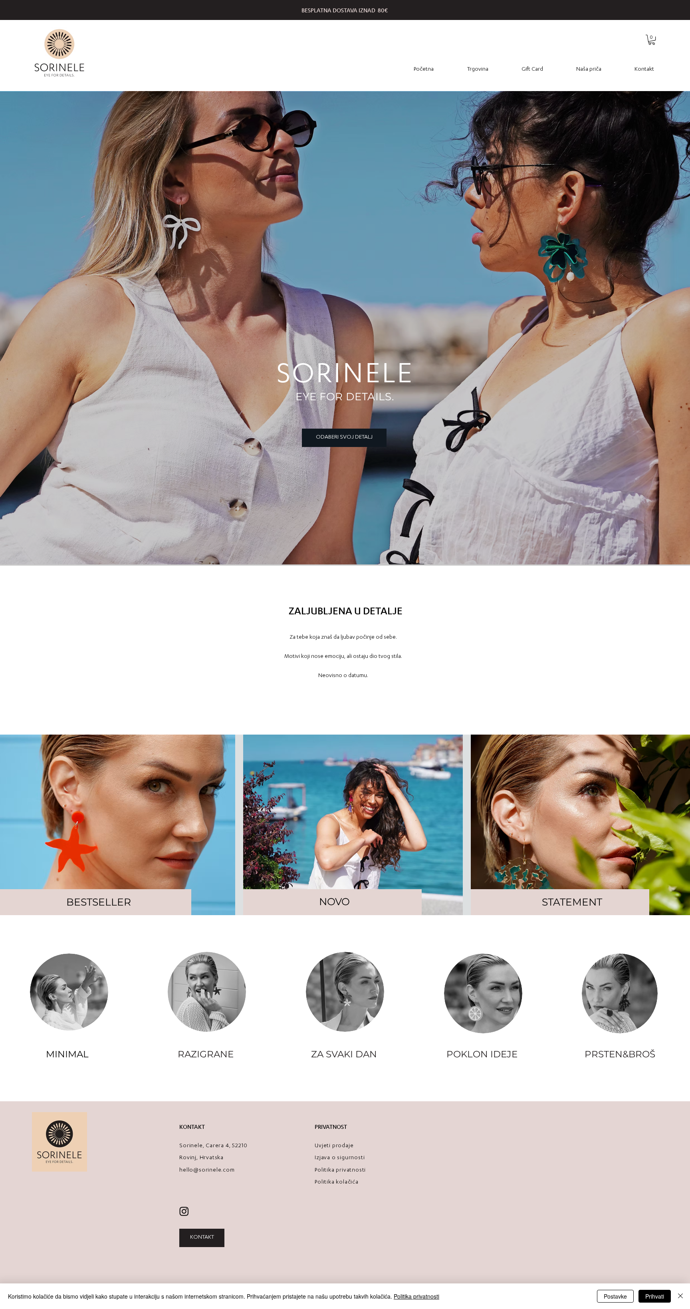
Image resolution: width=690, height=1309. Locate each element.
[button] (652, 40)
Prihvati (654, 1296)
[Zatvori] (680, 1296)
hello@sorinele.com (206, 1170)
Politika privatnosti (416, 1296)
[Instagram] (184, 1211)
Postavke (615, 1296)
